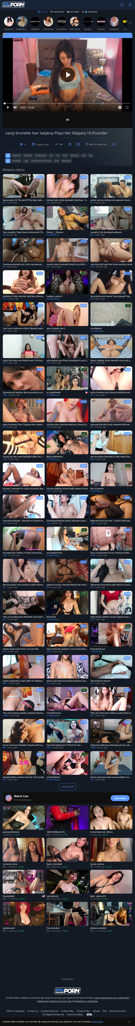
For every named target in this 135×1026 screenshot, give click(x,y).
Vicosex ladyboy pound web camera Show (67, 489)
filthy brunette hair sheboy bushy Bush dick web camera (111, 713)
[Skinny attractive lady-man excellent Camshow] (111, 766)
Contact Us (32, 1010)
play (84, 155)
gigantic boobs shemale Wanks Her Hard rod (67, 585)
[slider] (67, 103)
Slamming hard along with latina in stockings (111, 585)
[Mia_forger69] (111, 478)
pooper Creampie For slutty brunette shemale (23, 489)
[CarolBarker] (111, 317)
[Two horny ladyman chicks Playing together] (24, 317)
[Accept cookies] (129, 1022)
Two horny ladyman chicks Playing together (23, 328)
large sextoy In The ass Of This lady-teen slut (23, 200)
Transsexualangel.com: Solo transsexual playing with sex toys (23, 264)
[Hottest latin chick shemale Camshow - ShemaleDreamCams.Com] (67, 189)
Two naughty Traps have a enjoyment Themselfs (23, 232)
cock (65, 155)
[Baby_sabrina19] (111, 885)
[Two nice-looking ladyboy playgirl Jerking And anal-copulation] (24, 702)
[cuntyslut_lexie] (24, 853)
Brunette (17, 160)
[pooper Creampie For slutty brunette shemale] (24, 478)
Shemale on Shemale (41, 160)
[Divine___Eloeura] (67, 221)
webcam (74, 155)
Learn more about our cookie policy (111, 997)
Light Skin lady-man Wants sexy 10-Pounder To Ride (23, 360)
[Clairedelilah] (24, 885)
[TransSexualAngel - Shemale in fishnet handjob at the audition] (24, 510)
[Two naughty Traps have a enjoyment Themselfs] (24, 221)
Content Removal (49, 1010)
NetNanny (81, 1001)
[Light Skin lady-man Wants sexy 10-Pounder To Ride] (24, 349)
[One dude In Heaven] (111, 670)
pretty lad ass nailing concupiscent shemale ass (111, 200)
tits (57, 155)
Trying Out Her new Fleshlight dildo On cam (23, 457)
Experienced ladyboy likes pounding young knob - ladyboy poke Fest (23, 392)
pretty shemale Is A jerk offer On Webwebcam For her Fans (23, 681)
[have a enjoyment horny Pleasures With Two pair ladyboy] (111, 542)
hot (51, 155)
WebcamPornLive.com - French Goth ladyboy (111, 521)
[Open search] (122, 5)
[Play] (67, 74)
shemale (17, 155)
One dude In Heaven (100, 681)
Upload (96, 1010)
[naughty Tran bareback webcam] (111, 221)
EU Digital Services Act (53, 1014)
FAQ (105, 1010)
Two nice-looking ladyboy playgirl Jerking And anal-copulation (23, 713)
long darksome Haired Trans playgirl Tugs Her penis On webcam (110, 296)
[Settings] (120, 107)
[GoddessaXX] (24, 917)
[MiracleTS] (67, 606)
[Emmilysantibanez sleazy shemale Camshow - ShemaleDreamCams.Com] (67, 510)
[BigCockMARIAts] (67, 446)
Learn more (97, 1021)
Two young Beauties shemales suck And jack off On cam (23, 617)
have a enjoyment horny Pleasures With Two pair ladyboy (110, 553)
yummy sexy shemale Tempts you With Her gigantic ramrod (67, 264)
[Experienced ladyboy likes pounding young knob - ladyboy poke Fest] (24, 381)
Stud (56, 160)
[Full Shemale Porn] (13, 4)
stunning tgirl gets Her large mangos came (111, 264)
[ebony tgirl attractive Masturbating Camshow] (67, 670)
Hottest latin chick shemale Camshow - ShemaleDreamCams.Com (67, 200)
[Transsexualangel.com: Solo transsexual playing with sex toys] (24, 253)
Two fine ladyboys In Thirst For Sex (64, 745)
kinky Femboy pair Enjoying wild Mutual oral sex (111, 392)
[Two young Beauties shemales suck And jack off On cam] (24, 606)
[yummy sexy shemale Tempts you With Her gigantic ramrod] (67, 253)
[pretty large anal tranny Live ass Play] (24, 638)
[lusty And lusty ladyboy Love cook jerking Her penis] (67, 638)
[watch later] (6, 178)
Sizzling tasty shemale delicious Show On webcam (66, 424)
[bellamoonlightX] (111, 917)
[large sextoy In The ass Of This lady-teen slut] (24, 189)
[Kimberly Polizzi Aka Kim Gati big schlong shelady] (24, 285)
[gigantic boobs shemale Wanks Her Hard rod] (67, 574)
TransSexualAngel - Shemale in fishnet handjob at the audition (23, 521)
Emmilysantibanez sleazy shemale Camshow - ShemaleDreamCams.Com (67, 521)
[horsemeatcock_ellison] (111, 821)
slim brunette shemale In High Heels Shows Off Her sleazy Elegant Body (111, 457)
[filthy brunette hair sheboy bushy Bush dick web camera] (111, 702)
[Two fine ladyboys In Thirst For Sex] (67, 734)
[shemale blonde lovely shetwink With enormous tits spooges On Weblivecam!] (111, 413)
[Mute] (15, 107)
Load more (67, 786)
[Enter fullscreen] (127, 107)
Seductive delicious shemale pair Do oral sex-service (111, 745)
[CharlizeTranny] (67, 702)
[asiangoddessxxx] (24, 821)
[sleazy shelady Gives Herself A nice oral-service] (111, 349)
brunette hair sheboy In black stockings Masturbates (23, 553)
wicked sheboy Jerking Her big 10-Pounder (23, 777)
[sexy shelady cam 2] (67, 317)
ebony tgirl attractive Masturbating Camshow (67, 681)
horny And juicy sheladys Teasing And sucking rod (23, 745)
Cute (26, 160)
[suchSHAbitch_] (67, 766)
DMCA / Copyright (16, 1010)
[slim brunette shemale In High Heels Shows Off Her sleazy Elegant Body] (111, 446)
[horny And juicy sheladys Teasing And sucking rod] (24, 734)
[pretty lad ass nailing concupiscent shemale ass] (111, 189)
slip (90, 155)
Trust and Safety (75, 1014)
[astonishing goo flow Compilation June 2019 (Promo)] (67, 349)
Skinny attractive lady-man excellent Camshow (111, 777)
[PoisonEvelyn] (67, 917)
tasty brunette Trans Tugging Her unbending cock (23, 424)
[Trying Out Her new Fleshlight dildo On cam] (24, 446)
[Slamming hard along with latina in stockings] (111, 574)
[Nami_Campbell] (67, 853)
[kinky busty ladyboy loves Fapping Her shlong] (111, 606)
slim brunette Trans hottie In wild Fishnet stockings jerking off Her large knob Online (23, 585)
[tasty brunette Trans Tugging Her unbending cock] (24, 413)
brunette (28, 155)
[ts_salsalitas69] (67, 381)
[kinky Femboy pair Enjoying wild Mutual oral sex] (111, 381)
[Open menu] (130, 5)
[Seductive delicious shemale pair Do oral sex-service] (111, 734)
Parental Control (117, 1010)
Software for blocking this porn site (54, 1001)
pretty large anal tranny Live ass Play (21, 649)
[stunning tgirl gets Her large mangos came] (111, 253)
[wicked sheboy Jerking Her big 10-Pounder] (24, 766)
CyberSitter (92, 1001)
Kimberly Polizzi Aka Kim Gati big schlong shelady (23, 296)
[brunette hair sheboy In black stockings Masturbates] (24, 542)
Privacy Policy (83, 1010)
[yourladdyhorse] (67, 542)
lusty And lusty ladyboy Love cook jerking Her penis (67, 649)
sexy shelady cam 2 (56, 328)
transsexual (40, 155)
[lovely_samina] (111, 853)
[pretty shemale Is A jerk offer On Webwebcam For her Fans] (24, 670)
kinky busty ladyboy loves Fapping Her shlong (111, 617)
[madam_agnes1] (67, 285)
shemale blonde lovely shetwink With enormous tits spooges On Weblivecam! (111, 424)
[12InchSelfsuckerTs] (67, 821)
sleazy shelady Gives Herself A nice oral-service (111, 360)
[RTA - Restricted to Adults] (89, 1014)
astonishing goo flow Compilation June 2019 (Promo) (67, 360)
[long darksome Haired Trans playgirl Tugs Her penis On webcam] (111, 285)
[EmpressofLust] (111, 638)
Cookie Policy (67, 1010)
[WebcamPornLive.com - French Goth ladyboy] (111, 510)
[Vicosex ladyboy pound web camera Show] (67, 478)
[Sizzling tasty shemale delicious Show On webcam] (67, 413)
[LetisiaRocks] (67, 885)
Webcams (66, 160)
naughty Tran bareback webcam (106, 232)
